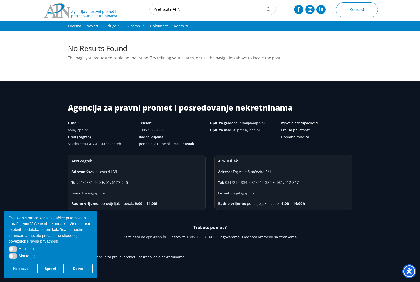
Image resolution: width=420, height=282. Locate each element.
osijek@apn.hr (243, 193)
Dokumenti (159, 26)
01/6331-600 (90, 182)
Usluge (110, 26)
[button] (13, 249)
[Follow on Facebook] (298, 9)
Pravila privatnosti (296, 130)
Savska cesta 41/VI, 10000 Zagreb (94, 143)
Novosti (93, 26)
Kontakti (181, 26)
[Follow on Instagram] (310, 9)
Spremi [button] (50, 269)
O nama (133, 26)
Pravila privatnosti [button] (42, 241)
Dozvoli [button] (79, 269)
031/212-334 (236, 182)
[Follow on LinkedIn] (321, 9)
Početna (74, 26)
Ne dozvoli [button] (22, 269)
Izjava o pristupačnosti (299, 123)
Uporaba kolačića (295, 137)
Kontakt (357, 9)
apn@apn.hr (78, 130)
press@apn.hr (248, 130)
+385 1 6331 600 (152, 130)
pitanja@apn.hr (252, 123)
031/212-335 (260, 182)
